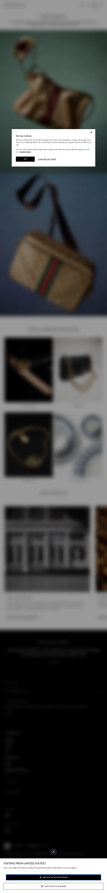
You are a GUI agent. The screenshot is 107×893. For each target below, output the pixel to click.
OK (25, 159)
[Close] (53, 851)
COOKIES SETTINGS (47, 159)
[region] (53, 148)
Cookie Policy (25, 152)
